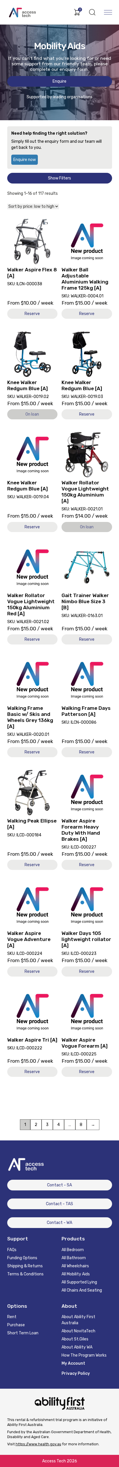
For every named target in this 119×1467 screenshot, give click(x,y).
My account (73, 1363)
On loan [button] (32, 414)
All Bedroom (73, 1249)
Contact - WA (59, 1222)
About (69, 1306)
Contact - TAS (59, 1203)
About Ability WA (77, 1347)
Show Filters (59, 178)
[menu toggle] (108, 12)
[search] (92, 12)
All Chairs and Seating (82, 1290)
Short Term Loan (22, 1333)
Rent (11, 1316)
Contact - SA (59, 1185)
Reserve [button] (32, 313)
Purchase (16, 1324)
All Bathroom (74, 1257)
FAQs (11, 1249)
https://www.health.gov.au (38, 1444)
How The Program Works (84, 1355)
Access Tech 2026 (59, 1461)
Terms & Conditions (25, 1274)
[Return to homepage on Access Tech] (26, 12)
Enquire (59, 81)
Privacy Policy (76, 1373)
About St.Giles (75, 1339)
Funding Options (22, 1257)
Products (73, 1239)
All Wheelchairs (75, 1266)
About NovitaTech (78, 1331)
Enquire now (24, 159)
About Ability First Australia (78, 1319)
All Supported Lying (79, 1282)
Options (17, 1306)
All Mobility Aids (76, 1274)
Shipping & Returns (25, 1266)
